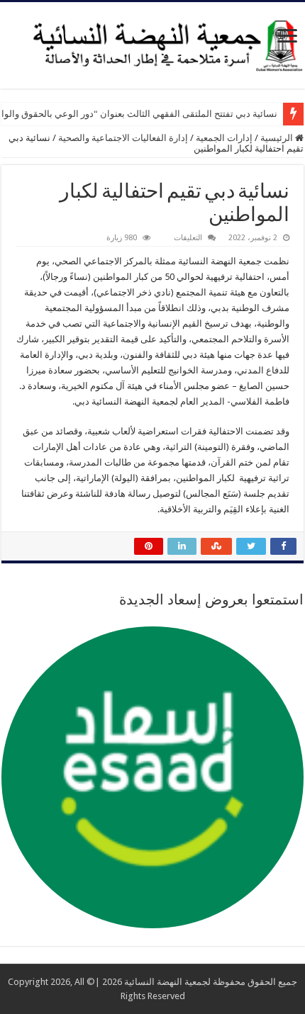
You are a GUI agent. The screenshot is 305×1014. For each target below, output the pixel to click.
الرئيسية (277, 138)
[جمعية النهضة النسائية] (152, 43)
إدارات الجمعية (224, 138)
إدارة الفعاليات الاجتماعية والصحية (123, 138)
